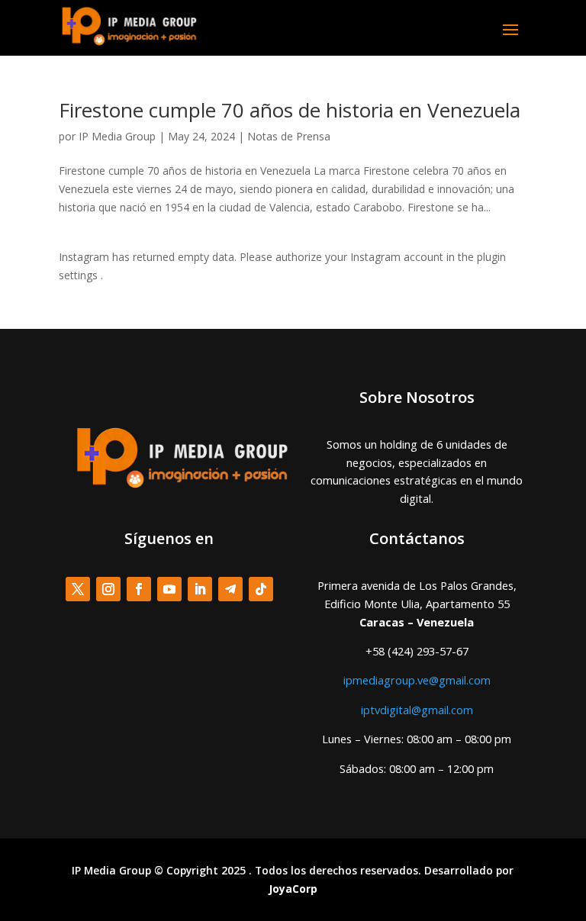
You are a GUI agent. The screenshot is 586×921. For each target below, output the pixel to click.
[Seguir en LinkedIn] (200, 589)
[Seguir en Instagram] (108, 589)
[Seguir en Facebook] (139, 589)
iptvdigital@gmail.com (417, 709)
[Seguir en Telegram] (230, 589)
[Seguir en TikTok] (261, 589)
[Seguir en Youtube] (169, 589)
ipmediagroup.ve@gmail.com (417, 680)
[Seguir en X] (78, 589)
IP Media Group (117, 136)
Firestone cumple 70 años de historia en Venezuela (289, 110)
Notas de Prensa (288, 136)
